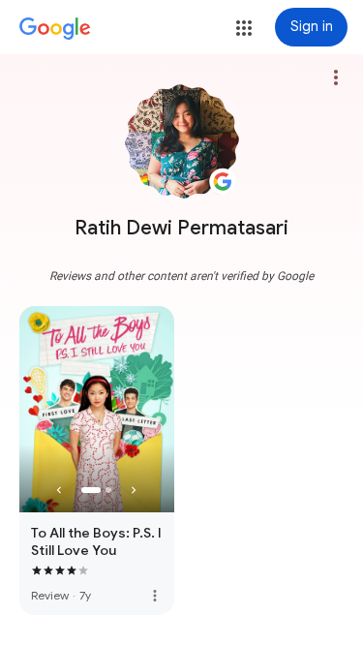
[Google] (55, 29)
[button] (244, 28)
